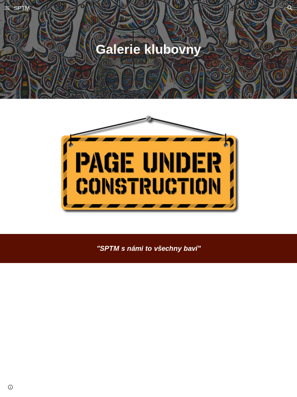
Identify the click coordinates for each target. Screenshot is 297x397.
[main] (148, 49)
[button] (7, 8)
